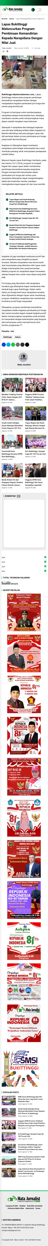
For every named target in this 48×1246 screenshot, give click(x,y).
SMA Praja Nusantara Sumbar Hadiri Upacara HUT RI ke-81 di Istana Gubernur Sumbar (31, 1159)
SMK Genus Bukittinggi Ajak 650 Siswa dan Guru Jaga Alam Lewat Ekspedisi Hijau (30, 1099)
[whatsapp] (13, 345)
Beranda (4, 19)
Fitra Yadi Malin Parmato (33, 1240)
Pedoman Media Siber (16, 1208)
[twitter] (8, 345)
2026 (24, 557)
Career (37, 1208)
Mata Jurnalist (19, 1240)
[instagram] (6, 2)
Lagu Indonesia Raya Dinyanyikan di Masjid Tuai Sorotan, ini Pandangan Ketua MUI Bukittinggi (31, 1171)
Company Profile (12, 1206)
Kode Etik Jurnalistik (34, 1206)
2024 (24, 566)
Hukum (11, 19)
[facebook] (2, 2)
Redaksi (23, 1206)
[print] (18, 345)
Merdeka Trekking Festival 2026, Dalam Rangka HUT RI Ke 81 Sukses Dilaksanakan (12, 397)
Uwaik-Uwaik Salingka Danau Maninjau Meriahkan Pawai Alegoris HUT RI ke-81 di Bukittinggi (12, 426)
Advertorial (30, 1208)
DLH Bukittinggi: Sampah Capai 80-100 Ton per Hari (23, 219)
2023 (24, 571)
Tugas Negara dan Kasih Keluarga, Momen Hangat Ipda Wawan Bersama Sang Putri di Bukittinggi (23, 202)
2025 (24, 562)
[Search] (45, 3)
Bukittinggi (7, 337)
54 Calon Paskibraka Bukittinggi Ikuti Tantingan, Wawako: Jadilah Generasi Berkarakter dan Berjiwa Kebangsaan (23, 246)
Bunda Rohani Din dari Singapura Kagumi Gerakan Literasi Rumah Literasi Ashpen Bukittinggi (24, 227)
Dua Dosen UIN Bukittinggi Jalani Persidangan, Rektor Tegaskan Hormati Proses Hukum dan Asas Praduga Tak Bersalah (30, 1147)
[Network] (33, 10)
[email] (22, 345)
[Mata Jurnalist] (12, 11)
